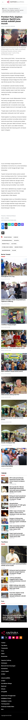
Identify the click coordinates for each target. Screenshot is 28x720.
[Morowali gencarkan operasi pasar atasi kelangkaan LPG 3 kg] (14, 267)
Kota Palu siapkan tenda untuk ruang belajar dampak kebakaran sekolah (17, 594)
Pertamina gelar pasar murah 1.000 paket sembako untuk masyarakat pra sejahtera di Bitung (13, 299)
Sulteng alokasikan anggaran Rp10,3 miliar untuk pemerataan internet (17, 579)
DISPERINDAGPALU (7, 240)
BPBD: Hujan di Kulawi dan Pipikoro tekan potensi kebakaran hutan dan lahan (17, 512)
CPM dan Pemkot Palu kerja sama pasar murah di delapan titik (13, 441)
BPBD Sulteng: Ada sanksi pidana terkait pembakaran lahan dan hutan (17, 587)
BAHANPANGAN (6, 250)
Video (3, 653)
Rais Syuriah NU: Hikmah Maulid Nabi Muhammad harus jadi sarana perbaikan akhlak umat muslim (14, 563)
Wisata (3, 689)
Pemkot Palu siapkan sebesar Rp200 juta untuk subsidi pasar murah (12, 11)
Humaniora (4, 668)
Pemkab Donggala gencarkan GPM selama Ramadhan (12, 465)
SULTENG (13, 243)
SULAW (14, 250)
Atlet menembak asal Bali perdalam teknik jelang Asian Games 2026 (17, 527)
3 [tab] (14, 623)
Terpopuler (4, 648)
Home (6, 8)
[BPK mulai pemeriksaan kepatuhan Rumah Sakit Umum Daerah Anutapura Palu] (4, 480)
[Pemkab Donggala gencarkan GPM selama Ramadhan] (14, 456)
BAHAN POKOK (19, 247)
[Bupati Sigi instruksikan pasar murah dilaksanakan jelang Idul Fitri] (14, 385)
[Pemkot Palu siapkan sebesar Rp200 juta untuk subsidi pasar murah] (14, 554)
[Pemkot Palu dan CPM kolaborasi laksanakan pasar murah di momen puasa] (14, 408)
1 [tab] (9, 623)
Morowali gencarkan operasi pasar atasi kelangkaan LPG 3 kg (14, 275)
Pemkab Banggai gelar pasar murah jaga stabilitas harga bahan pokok (12, 370)
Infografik (4, 691)
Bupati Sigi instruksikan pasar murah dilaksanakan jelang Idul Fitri (12, 393)
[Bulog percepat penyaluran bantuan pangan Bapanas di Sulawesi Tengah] (4, 498)
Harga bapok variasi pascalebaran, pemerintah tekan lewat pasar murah (13, 347)
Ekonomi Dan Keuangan (8, 666)
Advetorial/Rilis (5, 678)
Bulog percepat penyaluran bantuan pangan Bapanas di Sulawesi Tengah (17, 497)
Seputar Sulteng (14, 8)
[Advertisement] (14, 147)
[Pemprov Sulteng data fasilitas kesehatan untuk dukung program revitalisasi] (4, 520)
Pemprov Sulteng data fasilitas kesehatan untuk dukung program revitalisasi (17, 520)
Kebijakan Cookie (6, 701)
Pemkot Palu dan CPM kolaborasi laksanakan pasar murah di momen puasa (12, 417)
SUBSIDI (16, 237)
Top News (4, 542)
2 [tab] (11, 623)
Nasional (3, 686)
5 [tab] (18, 623)
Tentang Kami (5, 704)
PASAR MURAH (8, 237)
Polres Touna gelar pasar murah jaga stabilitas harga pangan (12, 323)
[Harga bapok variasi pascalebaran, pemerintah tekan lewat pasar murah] (14, 338)
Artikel (3, 674)
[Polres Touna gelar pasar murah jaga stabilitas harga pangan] (14, 315)
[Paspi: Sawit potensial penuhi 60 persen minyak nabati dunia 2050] (4, 535)
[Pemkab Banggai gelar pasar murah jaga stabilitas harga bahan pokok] (14, 361)
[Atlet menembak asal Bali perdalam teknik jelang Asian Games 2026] (4, 528)
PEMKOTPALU (5, 243)
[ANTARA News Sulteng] (15, 2)
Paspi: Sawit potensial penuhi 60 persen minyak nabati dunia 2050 (17, 535)
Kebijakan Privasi (6, 698)
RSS (2, 709)
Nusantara (4, 656)
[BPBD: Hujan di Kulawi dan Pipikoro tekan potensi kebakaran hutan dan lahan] (4, 513)
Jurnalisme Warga (6, 683)
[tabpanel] (14, 613)
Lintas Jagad (5, 671)
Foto (2, 601)
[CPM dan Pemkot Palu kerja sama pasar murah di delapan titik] (14, 433)
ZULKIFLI (16, 240)
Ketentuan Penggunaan (8, 695)
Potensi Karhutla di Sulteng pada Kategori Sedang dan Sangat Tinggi (13, 617)
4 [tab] (16, 623)
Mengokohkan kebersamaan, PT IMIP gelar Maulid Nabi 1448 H (17, 505)
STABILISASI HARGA (7, 247)
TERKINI (3, 473)
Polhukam (4, 663)
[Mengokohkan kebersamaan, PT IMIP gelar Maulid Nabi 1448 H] (4, 505)
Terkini (3, 642)
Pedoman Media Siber (7, 706)
